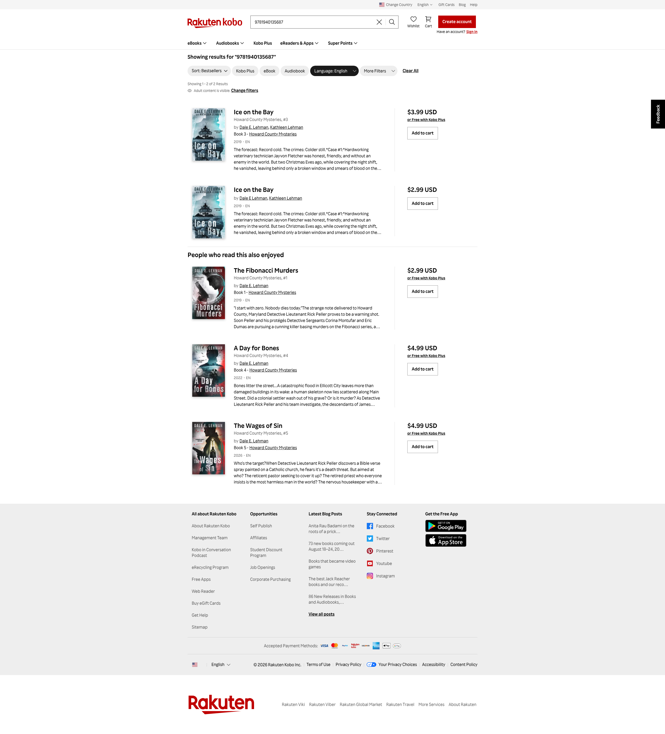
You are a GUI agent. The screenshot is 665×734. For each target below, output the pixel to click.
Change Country (399, 4)
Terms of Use (318, 664)
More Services (431, 704)
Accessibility (433, 664)
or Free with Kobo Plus (426, 119)
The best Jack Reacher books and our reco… (329, 581)
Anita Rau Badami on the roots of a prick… (331, 528)
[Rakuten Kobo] (215, 23)
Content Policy (463, 664)
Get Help (200, 615)
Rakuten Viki (293, 704)
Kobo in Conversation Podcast (211, 552)
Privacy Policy (348, 664)
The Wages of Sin (258, 425)
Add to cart (423, 133)
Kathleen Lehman (286, 127)
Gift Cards (446, 4)
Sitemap (200, 627)
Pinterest (384, 551)
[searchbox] (314, 22)
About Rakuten (462, 704)
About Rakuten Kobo (211, 525)
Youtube (384, 563)
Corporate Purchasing (270, 579)
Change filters (244, 90)
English (217, 664)
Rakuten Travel (400, 704)
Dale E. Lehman (254, 127)
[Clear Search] (379, 22)
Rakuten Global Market (361, 704)
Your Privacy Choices (397, 664)
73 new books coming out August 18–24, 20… (332, 546)
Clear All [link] (410, 70)
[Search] (392, 22)
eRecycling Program (210, 567)
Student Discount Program (266, 552)
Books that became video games (332, 563)
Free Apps (201, 579)
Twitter (383, 538)
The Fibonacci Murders (266, 270)
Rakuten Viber (322, 704)
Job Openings (262, 567)
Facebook (385, 526)
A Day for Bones (256, 348)
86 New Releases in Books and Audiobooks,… (332, 599)
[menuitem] (197, 43)
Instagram (385, 575)
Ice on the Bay (254, 112)
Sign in (471, 31)
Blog (462, 4)
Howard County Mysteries (273, 134)
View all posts (322, 614)
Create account (457, 21)
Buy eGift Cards (206, 603)
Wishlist (413, 26)
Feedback (658, 114)
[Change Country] (195, 664)
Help (473, 4)
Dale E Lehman (253, 198)
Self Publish (261, 525)
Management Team (210, 537)
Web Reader (203, 591)
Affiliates (258, 537)
